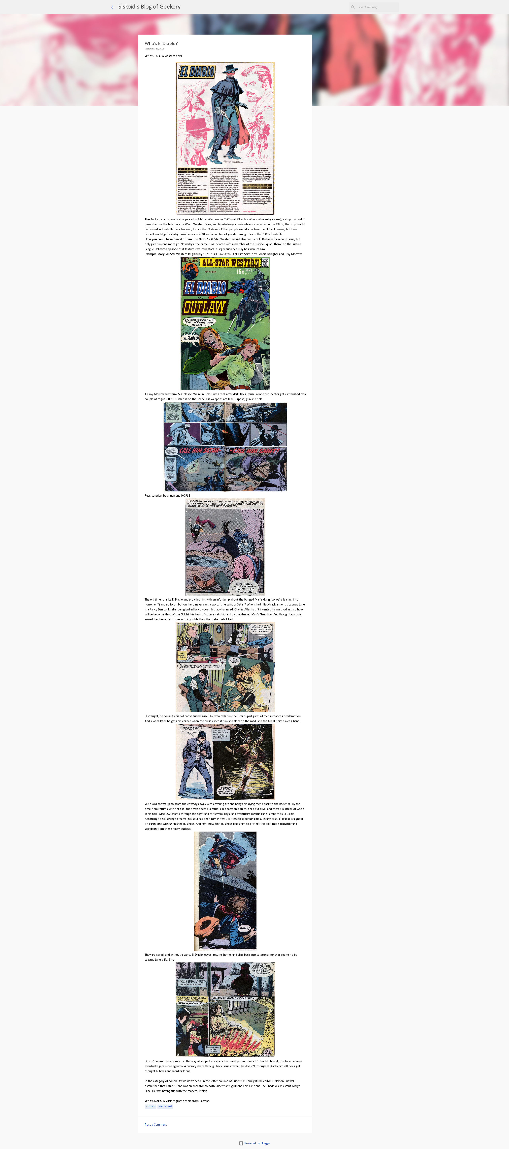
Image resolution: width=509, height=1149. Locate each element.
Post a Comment (156, 1124)
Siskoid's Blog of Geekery (149, 7)
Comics (150, 1106)
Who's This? (165, 1106)
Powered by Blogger (257, 1143)
